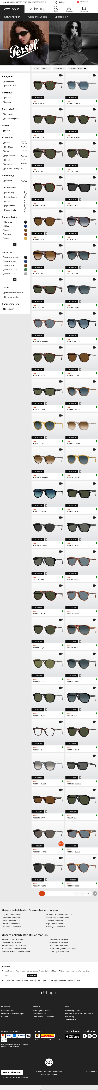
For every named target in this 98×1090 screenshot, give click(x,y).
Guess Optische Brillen (59, 942)
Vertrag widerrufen (12, 1072)
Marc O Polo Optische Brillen (14, 948)
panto (7, 143)
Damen (8, 98)
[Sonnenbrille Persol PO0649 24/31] (48, 153)
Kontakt (4, 1017)
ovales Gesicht (11, 197)
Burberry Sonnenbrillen (55, 927)
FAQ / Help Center (73, 1010)
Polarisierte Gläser (12, 297)
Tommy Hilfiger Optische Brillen (63, 948)
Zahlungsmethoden (41, 1010)
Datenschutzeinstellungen (12, 1014)
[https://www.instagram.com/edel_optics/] (90, 1036)
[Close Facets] (15, 68)
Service (36, 1006)
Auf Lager (9, 114)
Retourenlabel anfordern (43, 1017)
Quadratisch (10, 156)
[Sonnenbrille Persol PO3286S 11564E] (48, 663)
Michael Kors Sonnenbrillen (57, 918)
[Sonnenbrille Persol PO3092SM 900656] (48, 323)
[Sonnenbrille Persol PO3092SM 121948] (48, 527)
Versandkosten (39, 1014)
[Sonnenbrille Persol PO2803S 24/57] (48, 799)
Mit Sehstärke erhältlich (14, 293)
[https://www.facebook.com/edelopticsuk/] (85, 1036)
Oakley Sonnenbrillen (11, 918)
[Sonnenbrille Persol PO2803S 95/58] (48, 391)
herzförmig (9, 193)
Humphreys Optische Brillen (14, 945)
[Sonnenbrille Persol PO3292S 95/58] (48, 697)
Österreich (84, 2)
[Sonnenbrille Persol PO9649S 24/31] (48, 357)
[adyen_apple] (28, 1036)
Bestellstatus (70, 1020)
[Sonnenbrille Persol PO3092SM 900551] (48, 459)
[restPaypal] (21, 1036)
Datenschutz (11, 1078)
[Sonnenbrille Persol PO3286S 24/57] (48, 221)
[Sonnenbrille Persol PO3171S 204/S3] (48, 425)
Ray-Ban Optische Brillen (12, 939)
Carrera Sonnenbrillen (11, 924)
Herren (8, 102)
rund (7, 160)
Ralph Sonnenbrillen (54, 924)
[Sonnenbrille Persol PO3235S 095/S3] (48, 493)
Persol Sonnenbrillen (11, 921)
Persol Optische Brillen (59, 939)
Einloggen (69, 11)
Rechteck (9, 147)
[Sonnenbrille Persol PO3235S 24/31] (48, 595)
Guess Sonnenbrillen (54, 921)
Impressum (23, 1078)
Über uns (5, 1006)
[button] (12, 9)
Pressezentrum (7, 1010)
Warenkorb (84, 11)
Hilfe (67, 1006)
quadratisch (10, 206)
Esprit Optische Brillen (59, 952)
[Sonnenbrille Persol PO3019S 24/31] (48, 119)
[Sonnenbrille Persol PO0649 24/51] (48, 255)
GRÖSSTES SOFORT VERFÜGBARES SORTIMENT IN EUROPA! (26, 3)
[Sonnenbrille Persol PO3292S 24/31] (48, 187)
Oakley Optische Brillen (12, 942)
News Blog (69, 1017)
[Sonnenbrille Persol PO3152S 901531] (48, 85)
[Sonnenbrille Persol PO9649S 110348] (48, 867)
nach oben (91, 1072)
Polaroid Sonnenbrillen (11, 927)
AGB (3, 1078)
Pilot (7, 151)
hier (78, 980)
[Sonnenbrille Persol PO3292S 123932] (48, 765)
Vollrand (8, 181)
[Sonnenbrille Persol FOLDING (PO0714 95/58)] (48, 561)
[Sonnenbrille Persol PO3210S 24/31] (48, 629)
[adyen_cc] (3, 1036)
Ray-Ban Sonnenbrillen (12, 914)
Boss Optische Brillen (59, 945)
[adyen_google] (4, 1040)
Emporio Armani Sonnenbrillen (59, 914)
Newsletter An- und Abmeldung (79, 1014)
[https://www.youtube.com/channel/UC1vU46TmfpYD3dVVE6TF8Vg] (94, 1036)
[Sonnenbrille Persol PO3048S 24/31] (48, 289)
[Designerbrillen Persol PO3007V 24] (48, 731)
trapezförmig (10, 210)
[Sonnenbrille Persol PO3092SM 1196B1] (48, 833)
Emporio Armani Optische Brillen (16, 952)
